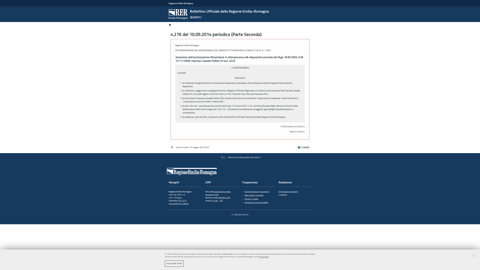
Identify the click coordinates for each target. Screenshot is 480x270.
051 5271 (182, 200)
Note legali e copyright (254, 195)
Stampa (305, 147)
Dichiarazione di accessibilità (256, 202)
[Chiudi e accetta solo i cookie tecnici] (474, 256)
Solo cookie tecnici (174, 263)
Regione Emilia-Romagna (181, 3)
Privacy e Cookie (251, 198)
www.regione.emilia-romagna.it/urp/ (218, 193)
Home (170, 25)
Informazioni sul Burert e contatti (288, 193)
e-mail (215, 200)
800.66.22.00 (224, 197)
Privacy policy (264, 256)
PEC (221, 200)
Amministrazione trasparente (256, 191)
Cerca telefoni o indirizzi (179, 203)
